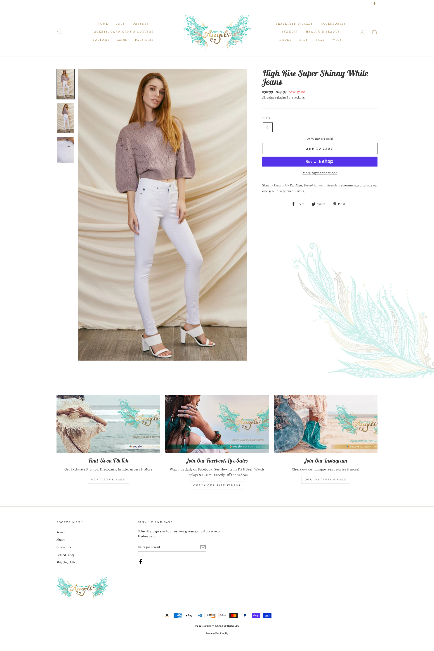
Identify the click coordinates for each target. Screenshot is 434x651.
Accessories (333, 24)
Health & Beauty (323, 31)
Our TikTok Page (108, 479)
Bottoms (101, 40)
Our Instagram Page (326, 479)
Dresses (141, 24)
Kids (303, 40)
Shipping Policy (67, 562)
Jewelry (290, 31)
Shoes (285, 40)
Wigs (337, 40)
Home (102, 24)
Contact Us (64, 547)
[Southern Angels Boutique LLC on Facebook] (141, 561)
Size (266, 118)
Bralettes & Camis (294, 24)
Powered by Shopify (217, 633)
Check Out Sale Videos (217, 485)
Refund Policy (65, 555)
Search (61, 532)
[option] (162, 215)
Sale (320, 40)
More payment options (319, 172)
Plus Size (144, 40)
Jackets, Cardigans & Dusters (123, 31)
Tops (120, 24)
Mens (122, 40)
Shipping (268, 97)
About (60, 540)
